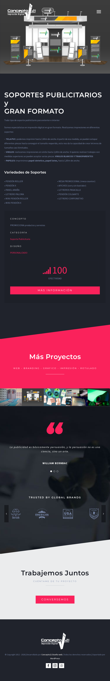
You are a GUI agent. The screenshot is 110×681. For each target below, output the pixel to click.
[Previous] (6, 513)
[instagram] (55, 665)
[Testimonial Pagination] (51, 471)
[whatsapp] (61, 665)
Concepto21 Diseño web (51, 654)
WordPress (55, 658)
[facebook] (48, 665)
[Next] (103, 513)
